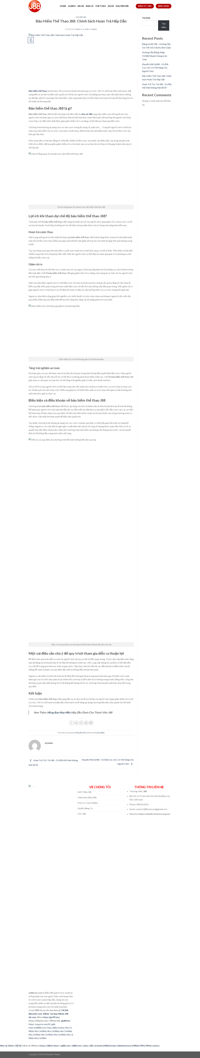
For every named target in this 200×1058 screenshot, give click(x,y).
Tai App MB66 (57, 1013)
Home (63, 6)
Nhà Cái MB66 (40, 1031)
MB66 (46, 1013)
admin (94, 29)
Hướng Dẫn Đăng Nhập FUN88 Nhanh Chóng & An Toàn (154, 56)
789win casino (151, 1046)
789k (142, 1046)
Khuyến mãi (122, 6)
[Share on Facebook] (71, 723)
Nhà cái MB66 (34, 1034)
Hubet (31, 1024)
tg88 (53, 1024)
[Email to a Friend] (81, 723)
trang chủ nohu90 (42, 1024)
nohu (85, 1045)
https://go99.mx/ (51, 1017)
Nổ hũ (81, 6)
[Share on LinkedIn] (91, 723)
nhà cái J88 (86, 114)
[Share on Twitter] (76, 723)
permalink (100, 733)
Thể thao (100, 6)
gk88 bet (65, 1020)
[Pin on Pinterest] (86, 723)
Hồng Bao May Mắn (59, 712)
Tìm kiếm (146, 18)
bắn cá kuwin (96, 1045)
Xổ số (111, 6)
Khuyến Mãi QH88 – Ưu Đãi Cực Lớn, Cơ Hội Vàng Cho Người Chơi (155, 67)
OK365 (64, 1010)
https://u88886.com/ (37, 1028)
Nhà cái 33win (7, 1045)
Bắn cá (89, 6)
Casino (72, 6)
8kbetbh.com (35, 1013)
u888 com (76, 1045)
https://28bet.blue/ (49, 1045)
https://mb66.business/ (121, 1046)
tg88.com (65, 1045)
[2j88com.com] (42, 6)
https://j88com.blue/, (56, 1028)
